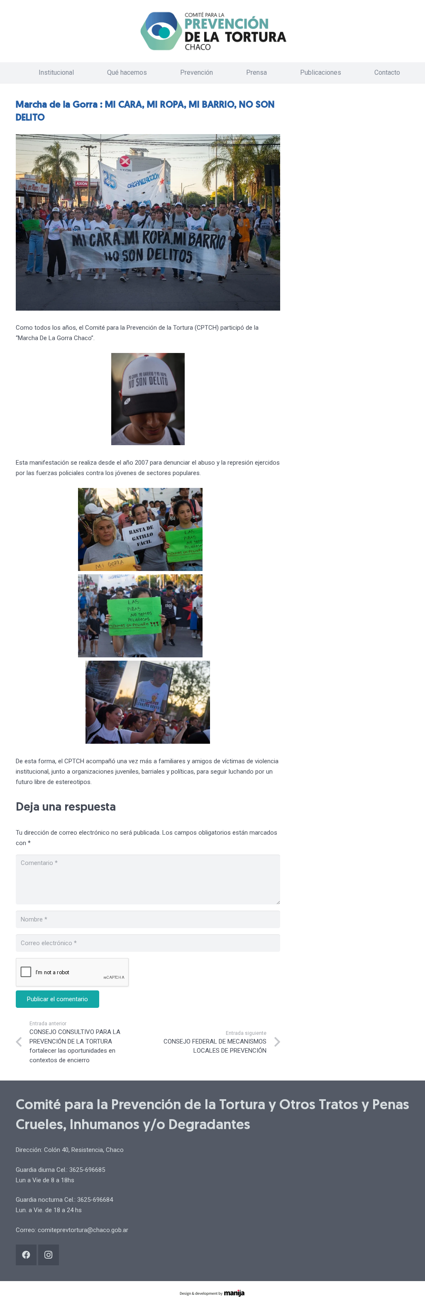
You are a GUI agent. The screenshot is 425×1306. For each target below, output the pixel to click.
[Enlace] (212, 31)
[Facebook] (26, 1255)
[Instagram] (48, 1255)
